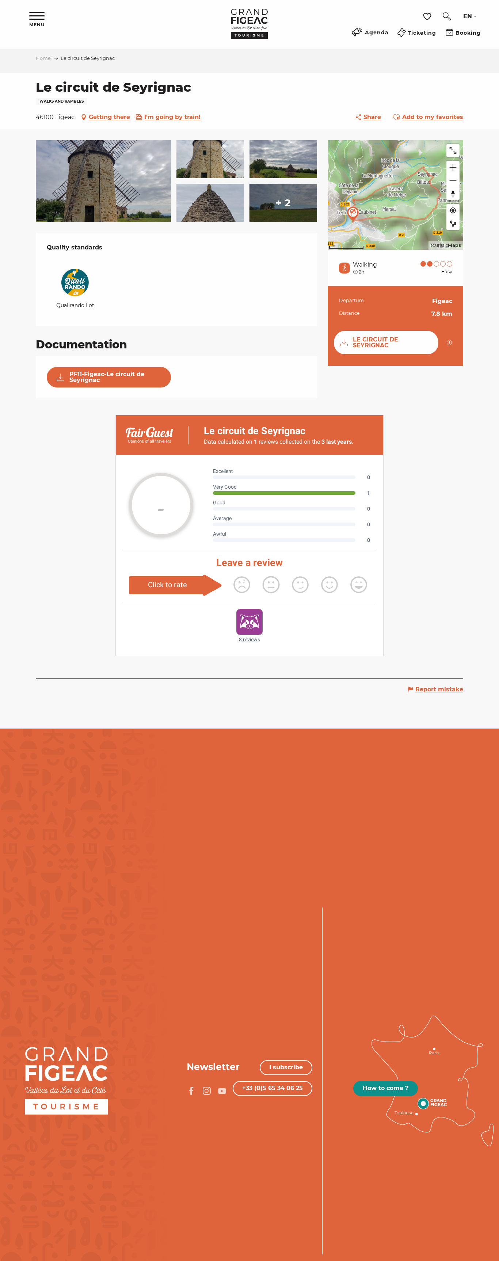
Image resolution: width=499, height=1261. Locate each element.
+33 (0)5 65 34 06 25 (272, 1088)
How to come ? (385, 1088)
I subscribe (286, 1067)
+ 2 (283, 202)
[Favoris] (428, 16)
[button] (447, 16)
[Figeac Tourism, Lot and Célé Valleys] (249, 29)
